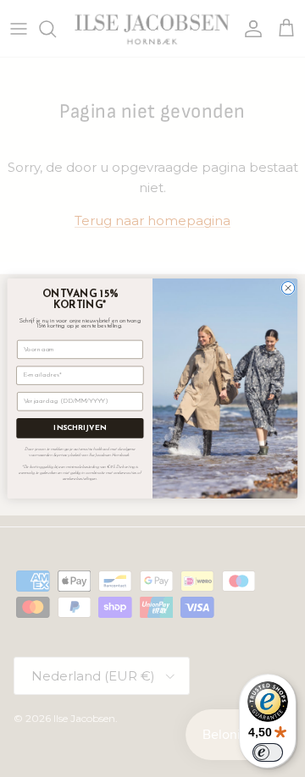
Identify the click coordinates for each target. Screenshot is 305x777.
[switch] (267, 752)
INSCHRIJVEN (79, 429)
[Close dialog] (287, 288)
